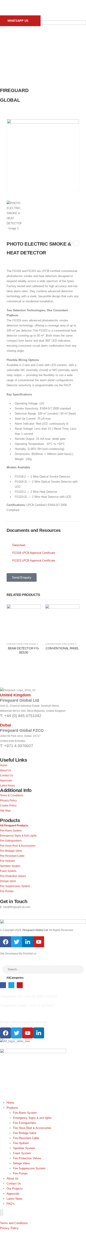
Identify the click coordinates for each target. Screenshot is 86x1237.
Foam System (22, 1153)
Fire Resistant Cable (26, 1138)
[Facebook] (5, 941)
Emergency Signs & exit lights (32, 1117)
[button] (6, 9)
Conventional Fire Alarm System (26, 644)
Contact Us (14, 1183)
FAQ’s (11, 1203)
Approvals (13, 1193)
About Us (13, 1178)
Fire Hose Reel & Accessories (32, 1128)
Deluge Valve (21, 1163)
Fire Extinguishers (24, 1123)
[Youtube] (38, 941)
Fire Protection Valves (27, 1158)
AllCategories (15, 977)
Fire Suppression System (29, 1168)
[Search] (78, 969)
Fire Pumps (20, 1173)
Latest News (14, 1198)
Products (12, 1107)
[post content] (24, 621)
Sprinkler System (24, 1148)
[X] (11, 985)
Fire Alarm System (25, 1112)
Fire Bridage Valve (24, 1133)
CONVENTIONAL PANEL (62, 648)
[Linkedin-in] (27, 941)
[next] (76, 243)
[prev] (70, 243)
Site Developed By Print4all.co (18, 953)
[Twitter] (16, 941)
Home (10, 1102)
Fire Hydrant (21, 1143)
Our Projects (15, 1188)
